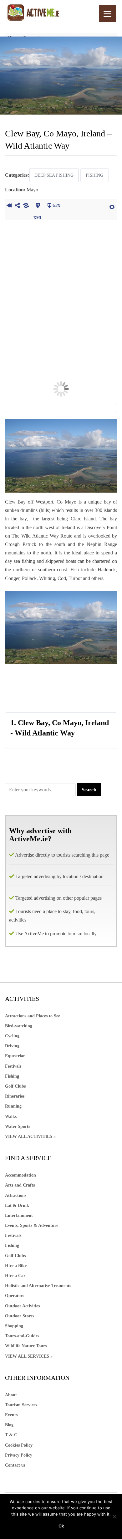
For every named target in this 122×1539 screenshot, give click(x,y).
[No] (114, 1516)
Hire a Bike (16, 1265)
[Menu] (107, 13)
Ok (61, 1525)
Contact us (15, 1465)
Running (13, 1106)
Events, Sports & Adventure (31, 1225)
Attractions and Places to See (32, 1016)
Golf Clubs (15, 1086)
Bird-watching (18, 1026)
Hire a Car (15, 1275)
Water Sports (17, 1126)
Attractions (15, 1195)
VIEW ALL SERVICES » (29, 1356)
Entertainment (19, 1215)
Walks (11, 1116)
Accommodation (20, 1175)
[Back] (9, 206)
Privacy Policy (18, 1455)
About (11, 1395)
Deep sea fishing (54, 175)
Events (11, 1415)
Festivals (13, 1066)
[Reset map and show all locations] (112, 206)
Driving (12, 1046)
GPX (56, 205)
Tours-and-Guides (22, 1336)
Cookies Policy (19, 1445)
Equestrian (15, 1056)
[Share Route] (17, 206)
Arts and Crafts (20, 1185)
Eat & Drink (17, 1205)
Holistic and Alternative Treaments (38, 1285)
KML (38, 206)
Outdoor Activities (22, 1306)
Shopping (14, 1326)
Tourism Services (21, 1405)
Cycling (12, 1036)
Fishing (94, 175)
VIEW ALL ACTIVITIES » (30, 1136)
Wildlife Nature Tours (26, 1346)
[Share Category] (26, 206)
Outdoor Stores (19, 1316)
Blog (9, 1425)
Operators (14, 1295)
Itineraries (14, 1096)
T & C (11, 1435)
